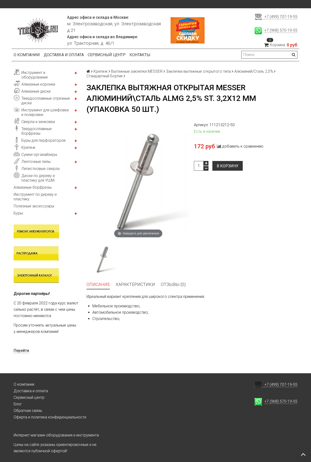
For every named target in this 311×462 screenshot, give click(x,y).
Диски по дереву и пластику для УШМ (38, 178)
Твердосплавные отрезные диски (45, 100)
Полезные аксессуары (34, 206)
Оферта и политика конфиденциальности (50, 417)
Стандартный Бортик (104, 76)
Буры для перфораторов (43, 140)
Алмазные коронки (38, 84)
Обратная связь (28, 410)
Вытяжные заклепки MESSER (137, 71)
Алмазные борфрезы (33, 187)
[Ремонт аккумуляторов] (36, 231)
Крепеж (28, 147)
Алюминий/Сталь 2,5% (253, 71)
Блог (18, 404)
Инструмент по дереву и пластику (35, 196)
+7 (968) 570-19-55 (280, 30)
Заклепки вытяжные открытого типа (198, 71)
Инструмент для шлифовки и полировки (45, 112)
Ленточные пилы (36, 161)
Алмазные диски (36, 91)
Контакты (140, 55)
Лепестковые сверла (40, 168)
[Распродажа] (36, 252)
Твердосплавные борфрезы (36, 131)
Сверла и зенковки (38, 121)
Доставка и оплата (64, 55)
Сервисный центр (107, 55)
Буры (18, 213)
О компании (27, 55)
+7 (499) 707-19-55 (280, 16)
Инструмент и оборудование (34, 75)
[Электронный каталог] (36, 275)
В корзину (227, 166)
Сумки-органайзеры (39, 154)
